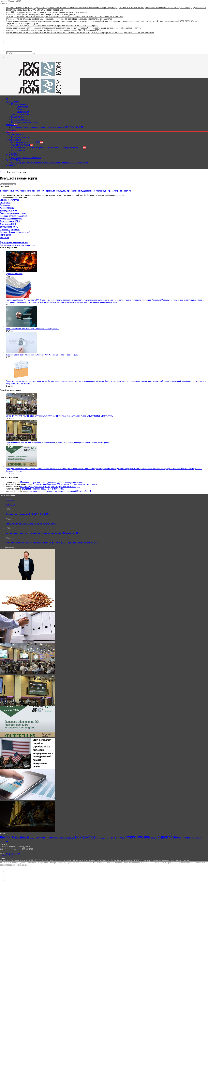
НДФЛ (116, 838)
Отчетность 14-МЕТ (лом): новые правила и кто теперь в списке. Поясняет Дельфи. (40, 14)
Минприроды (69, 838)
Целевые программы (10, 229)
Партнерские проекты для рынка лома (18, 245)
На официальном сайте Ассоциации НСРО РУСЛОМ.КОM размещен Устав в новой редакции (43, 355)
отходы (154, 838)
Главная (3, 172)
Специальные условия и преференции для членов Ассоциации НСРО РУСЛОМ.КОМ (47, 127)
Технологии (12, 155)
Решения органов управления (13, 216)
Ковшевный (46, 838)
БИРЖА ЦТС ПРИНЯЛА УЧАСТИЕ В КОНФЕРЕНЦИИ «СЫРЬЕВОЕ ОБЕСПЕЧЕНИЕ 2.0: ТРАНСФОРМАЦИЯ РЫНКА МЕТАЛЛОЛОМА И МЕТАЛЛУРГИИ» (64, 17)
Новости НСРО (17, 117)
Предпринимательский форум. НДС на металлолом (42, 489)
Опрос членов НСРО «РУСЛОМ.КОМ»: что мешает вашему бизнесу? (32, 328)
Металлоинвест (57, 838)
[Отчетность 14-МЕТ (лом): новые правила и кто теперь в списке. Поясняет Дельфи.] (27, 642)
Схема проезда (7, 856)
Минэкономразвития (103, 838)
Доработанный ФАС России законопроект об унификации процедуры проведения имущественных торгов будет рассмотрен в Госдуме (65, 191)
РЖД (122, 837)
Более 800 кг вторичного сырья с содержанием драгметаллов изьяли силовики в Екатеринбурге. (47, 12)
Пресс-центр (12, 101)
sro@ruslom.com (13, 853)
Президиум (5, 205)
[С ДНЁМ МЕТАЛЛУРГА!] (21, 271)
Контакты (11, 165)
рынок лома (167, 837)
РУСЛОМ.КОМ (133, 837)
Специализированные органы (13, 213)
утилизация (196, 838)
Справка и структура (9, 200)
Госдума (32, 838)
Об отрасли (5, 202)
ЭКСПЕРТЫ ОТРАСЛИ (22, 145)
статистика (184, 837)
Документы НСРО (8, 224)
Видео (19, 109)
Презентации (22, 106)
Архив (14, 152)
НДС (111, 838)
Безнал (11, 124)
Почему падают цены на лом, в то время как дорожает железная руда (50, 486)
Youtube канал (23, 112)
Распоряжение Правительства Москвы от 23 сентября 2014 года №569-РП (60, 491)
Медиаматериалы (19, 104)
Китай (38, 838)
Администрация (7, 208)
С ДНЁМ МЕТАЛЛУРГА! (14, 273)
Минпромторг (85, 837)
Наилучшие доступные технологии (26, 157)
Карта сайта (5, 234)
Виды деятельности (20, 137)
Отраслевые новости (20, 119)
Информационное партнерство (24, 122)
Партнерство (13, 160)
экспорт (5, 841)
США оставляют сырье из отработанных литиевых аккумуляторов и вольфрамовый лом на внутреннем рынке (52, 26)
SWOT (13, 129)
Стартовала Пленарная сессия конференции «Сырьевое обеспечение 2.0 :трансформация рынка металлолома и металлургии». (59, 19)
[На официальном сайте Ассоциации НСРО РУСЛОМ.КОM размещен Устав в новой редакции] (21, 352)
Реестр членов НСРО (16, 134)
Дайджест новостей (20, 114)
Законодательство (8, 184)
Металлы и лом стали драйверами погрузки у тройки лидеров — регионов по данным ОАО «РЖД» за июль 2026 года (54, 30)
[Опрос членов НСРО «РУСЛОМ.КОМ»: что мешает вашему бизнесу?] (21, 326)
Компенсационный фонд (11, 218)
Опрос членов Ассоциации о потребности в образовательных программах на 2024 (48, 147)
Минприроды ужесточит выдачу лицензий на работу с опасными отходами (51, 482)
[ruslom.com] (40, 77)
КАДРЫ (9, 132)
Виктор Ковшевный (14, 837)
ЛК (7, 99)
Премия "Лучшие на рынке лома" (15, 232)
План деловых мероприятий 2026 (27, 142)
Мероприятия (13, 140)
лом (147, 837)
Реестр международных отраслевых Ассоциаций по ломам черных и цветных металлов (49, 162)
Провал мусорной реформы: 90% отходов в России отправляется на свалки (65, 484)
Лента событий (18, 150)
